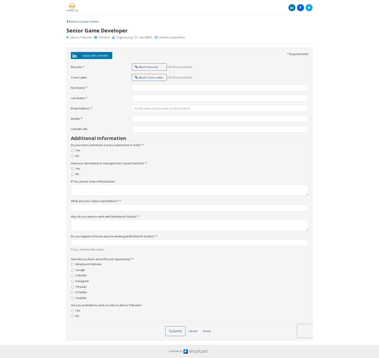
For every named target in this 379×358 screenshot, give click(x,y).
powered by (176, 351)
